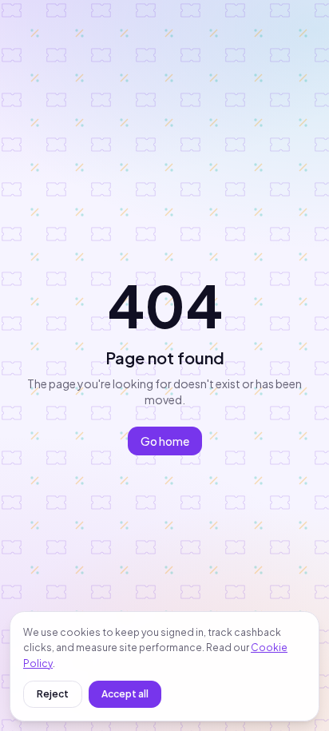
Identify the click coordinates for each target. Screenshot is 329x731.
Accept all (125, 694)
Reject (53, 694)
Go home (165, 441)
